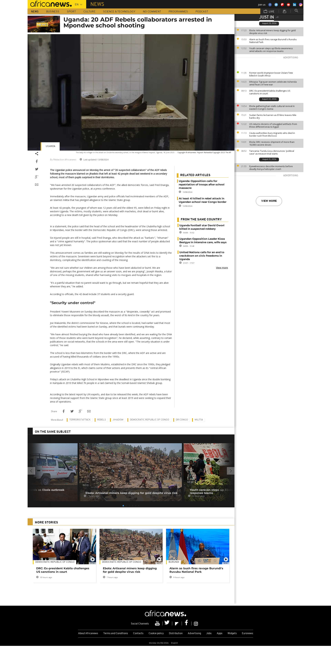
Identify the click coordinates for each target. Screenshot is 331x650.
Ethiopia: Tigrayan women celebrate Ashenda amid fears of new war (273, 83)
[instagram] (196, 623)
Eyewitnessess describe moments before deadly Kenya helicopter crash (271, 167)
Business (52, 11)
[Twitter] (167, 623)
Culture (89, 11)
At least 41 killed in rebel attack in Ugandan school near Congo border (202, 200)
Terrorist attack (80, 420)
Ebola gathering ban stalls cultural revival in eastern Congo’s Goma (272, 107)
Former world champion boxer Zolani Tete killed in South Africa (271, 74)
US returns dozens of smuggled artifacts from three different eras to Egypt (273, 125)
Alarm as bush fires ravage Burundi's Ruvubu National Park (273, 40)
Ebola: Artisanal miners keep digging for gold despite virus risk (272, 31)
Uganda (50, 146)
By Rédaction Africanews (63, 159)
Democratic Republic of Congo (149, 420)
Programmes (178, 11)
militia (199, 420)
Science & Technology (119, 11)
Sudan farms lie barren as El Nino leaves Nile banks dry (272, 116)
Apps (219, 633)
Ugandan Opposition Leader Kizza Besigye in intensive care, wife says (203, 240)
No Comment (152, 11)
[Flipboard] (177, 623)
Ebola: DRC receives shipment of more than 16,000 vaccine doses (271, 143)
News (35, 11)
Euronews (247, 633)
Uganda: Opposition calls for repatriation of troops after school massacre (201, 184)
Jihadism (118, 420)
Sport (71, 11)
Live (271, 11)
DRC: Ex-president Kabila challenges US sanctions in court (269, 92)
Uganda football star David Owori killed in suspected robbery (201, 227)
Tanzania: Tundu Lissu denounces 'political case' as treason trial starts (271, 152)
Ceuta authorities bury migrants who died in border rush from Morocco (272, 134)
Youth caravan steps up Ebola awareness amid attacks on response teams (271, 49)
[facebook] (187, 623)
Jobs (209, 633)
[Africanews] (50, 3)
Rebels (101, 420)
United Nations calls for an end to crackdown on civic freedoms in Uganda (201, 256)
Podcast (201, 11)
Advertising (194, 633)
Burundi (174, 562)
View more (269, 201)
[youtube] (158, 623)
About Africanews (88, 633)
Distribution (176, 633)
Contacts (138, 633)
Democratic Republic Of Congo (54, 562)
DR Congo (182, 420)
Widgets (232, 633)
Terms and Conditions (115, 633)
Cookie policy (156, 633)
